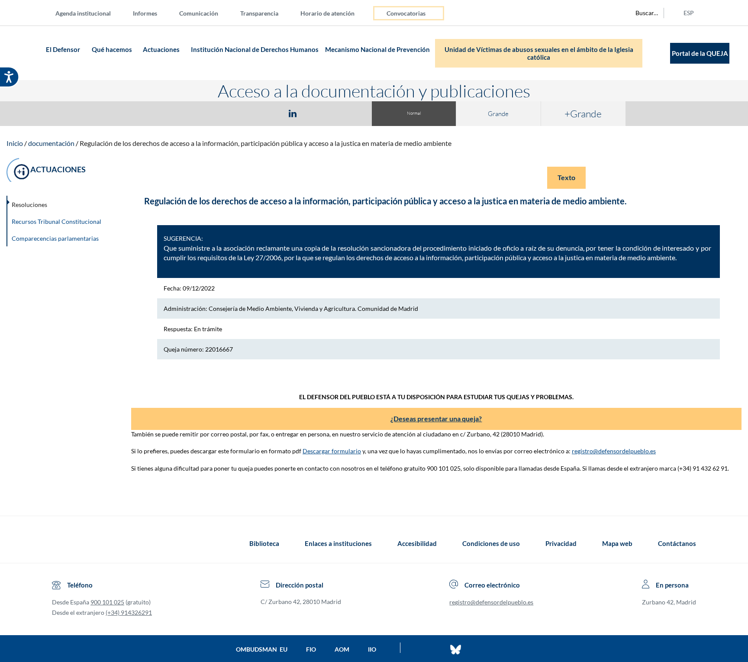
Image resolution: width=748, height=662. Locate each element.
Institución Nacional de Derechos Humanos (255, 49)
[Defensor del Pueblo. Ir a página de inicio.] (27, 53)
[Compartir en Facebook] (242, 113)
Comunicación (198, 13)
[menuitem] (90, 13)
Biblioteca (264, 543)
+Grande (583, 113)
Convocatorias (406, 13)
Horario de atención (327, 13)
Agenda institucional (83, 13)
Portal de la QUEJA (700, 53)
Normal (414, 113)
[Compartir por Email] (318, 113)
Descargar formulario (332, 451)
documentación (51, 143)
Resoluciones (29, 204)
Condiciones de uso (491, 543)
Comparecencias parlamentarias (55, 238)
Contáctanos (677, 543)
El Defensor (63, 49)
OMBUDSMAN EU (261, 649)
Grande (498, 114)
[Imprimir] (345, 113)
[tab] (242, 113)
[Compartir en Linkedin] (292, 113)
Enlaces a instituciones (338, 543)
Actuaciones (161, 49)
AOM (342, 649)
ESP (689, 12)
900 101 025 (107, 602)
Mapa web (617, 543)
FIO (311, 649)
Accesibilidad (417, 543)
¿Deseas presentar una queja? (436, 418)
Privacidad (561, 543)
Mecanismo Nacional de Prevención (377, 49)
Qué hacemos (112, 49)
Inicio (14, 143)
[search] (642, 13)
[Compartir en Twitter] (267, 113)
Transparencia (259, 13)
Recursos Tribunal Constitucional (56, 221)
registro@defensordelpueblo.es (614, 451)
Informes (145, 13)
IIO (372, 649)
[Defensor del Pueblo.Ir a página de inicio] (60, 543)
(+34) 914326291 (129, 612)
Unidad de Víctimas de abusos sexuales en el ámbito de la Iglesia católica (539, 53)
